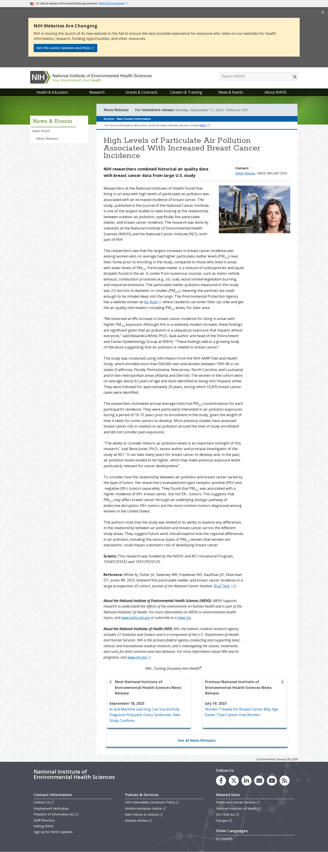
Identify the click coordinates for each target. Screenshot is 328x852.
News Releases (47, 138)
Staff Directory (44, 820)
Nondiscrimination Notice (143, 808)
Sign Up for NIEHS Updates (53, 832)
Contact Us (42, 802)
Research (97, 92)
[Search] (295, 77)
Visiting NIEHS (44, 826)
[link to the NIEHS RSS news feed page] (285, 781)
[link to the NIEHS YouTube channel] (272, 781)
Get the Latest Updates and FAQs (63, 48)
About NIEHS (275, 92)
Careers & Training (186, 92)
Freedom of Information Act (54, 814)
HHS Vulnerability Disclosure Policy (150, 802)
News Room (41, 131)
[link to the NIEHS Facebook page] (221, 781)
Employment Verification (51, 808)
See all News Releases (197, 740)
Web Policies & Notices (142, 814)
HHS (203, 125)
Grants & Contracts (142, 92)
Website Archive (136, 820)
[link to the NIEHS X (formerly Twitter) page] (234, 781)
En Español (224, 838)
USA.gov (222, 820)
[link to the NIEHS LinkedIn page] (246, 781)
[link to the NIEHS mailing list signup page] (259, 781)
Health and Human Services (236, 802)
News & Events (230, 92)
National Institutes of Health (236, 808)
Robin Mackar (245, 173)
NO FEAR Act (225, 814)
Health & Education (52, 92)
